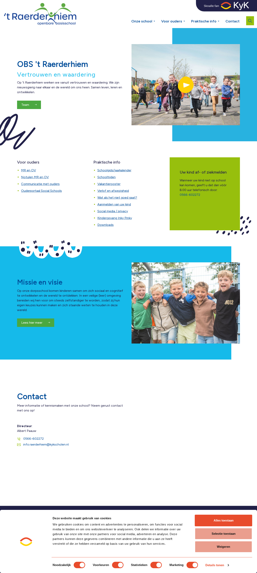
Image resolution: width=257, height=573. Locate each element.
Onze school (141, 21)
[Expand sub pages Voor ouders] (187, 19)
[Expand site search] (250, 20)
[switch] (117, 565)
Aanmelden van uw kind (114, 204)
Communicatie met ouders (40, 184)
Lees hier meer (32, 322)
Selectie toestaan (224, 533)
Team (25, 105)
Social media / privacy (112, 211)
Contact (232, 21)
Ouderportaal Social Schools (41, 191)
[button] (186, 84)
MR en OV (28, 170)
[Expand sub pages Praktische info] (221, 19)
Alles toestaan (224, 520)
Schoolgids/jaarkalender (114, 170)
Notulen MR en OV (35, 177)
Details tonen (214, 565)
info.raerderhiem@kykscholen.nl (46, 444)
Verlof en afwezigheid (113, 191)
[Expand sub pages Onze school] (157, 19)
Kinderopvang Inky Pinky (114, 218)
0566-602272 (190, 195)
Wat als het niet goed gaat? (117, 197)
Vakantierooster (108, 184)
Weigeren (223, 546)
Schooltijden (106, 177)
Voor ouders (171, 21)
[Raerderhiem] (40, 14)
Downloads (105, 225)
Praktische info (203, 21)
